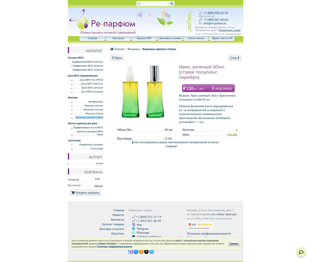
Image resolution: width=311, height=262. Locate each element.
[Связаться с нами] (301, 252)
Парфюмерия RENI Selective (87, 61)
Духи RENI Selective (92, 83)
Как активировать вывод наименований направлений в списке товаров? (176, 144)
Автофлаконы (95, 101)
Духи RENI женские (92, 87)
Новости (118, 215)
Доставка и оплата (170, 38)
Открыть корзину (87, 193)
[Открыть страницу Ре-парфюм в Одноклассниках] (141, 251)
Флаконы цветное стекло (159, 49)
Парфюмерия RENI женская (88, 65)
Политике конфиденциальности (114, 246)
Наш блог (117, 233)
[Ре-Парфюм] (102, 11)
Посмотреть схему (230, 30)
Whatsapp (142, 233)
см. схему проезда (224, 214)
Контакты (118, 38)
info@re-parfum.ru (214, 23)
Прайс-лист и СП (222, 38)
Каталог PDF (144, 38)
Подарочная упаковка (91, 144)
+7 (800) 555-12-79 (215, 13)
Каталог (119, 49)
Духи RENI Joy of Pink (91, 79)
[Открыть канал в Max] (131, 251)
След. (234, 58)
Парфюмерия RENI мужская (87, 69)
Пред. (118, 58)
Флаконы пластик (93, 109)
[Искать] (172, 3)
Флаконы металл (94, 105)
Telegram (142, 229)
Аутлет (99, 163)
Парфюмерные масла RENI (88, 127)
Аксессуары (96, 148)
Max (139, 225)
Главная (92, 38)
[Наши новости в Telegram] (151, 251)
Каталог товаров (113, 224)
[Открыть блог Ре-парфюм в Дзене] (146, 251)
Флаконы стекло (94, 113)
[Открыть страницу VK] (136, 251)
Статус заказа (196, 38)
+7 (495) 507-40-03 (215, 19)
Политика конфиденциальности (209, 233)
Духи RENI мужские (92, 91)
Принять (233, 243)
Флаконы (133, 49)
